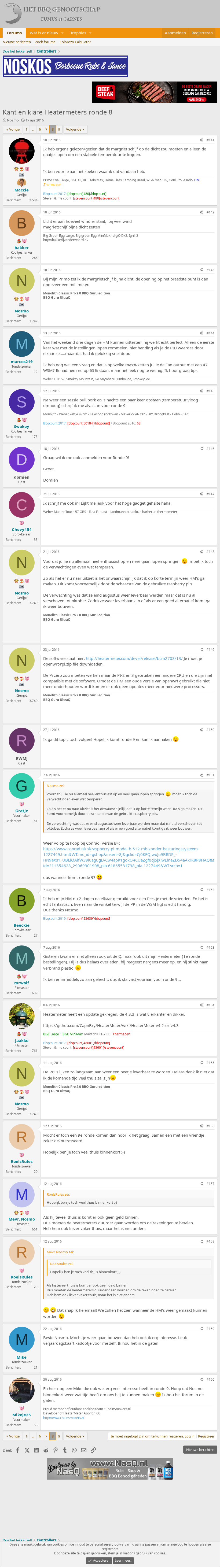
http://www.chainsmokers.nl (64, 1418)
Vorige (14, 129)
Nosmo (13, 120)
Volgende (73, 129)
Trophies (78, 32)
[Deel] (201, 140)
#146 (210, 448)
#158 (210, 1241)
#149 (210, 649)
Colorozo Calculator (75, 41)
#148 (210, 551)
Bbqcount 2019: (76, 918)
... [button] (33, 129)
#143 (210, 270)
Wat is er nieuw (44, 32)
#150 (210, 729)
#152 (210, 890)
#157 (210, 1183)
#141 (210, 140)
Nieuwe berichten (17, 41)
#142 (210, 212)
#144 (210, 333)
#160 (210, 1379)
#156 (210, 1126)
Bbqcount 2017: (74, 193)
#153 (210, 947)
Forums (14, 32)
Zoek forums (45, 41)
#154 (210, 1005)
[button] (62, 33)
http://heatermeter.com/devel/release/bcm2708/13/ (134, 658)
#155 (210, 1062)
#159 (210, 1328)
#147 (210, 494)
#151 (210, 775)
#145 (210, 391)
